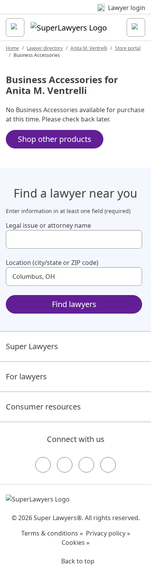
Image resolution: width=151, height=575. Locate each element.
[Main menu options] (15, 27)
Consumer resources (43, 406)
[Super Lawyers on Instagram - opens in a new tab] (64, 465)
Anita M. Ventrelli (88, 48)
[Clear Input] (132, 239)
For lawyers (26, 376)
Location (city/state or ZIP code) (52, 262)
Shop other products (54, 139)
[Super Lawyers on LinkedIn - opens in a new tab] (108, 465)
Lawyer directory (45, 48)
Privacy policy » (108, 533)
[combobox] (74, 239)
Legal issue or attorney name (48, 225)
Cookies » (75, 542)
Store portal (128, 48)
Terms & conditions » (52, 533)
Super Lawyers (32, 346)
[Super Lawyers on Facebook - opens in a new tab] (43, 465)
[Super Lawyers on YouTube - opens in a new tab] (86, 465)
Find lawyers (74, 304)
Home (12, 48)
